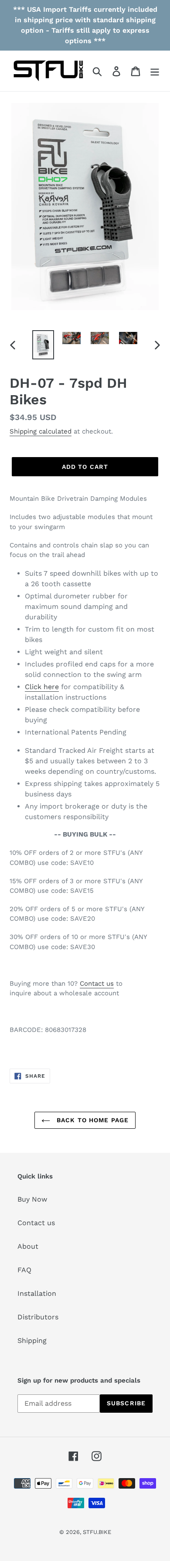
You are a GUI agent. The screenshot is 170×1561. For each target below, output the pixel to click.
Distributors (37, 1317)
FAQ (24, 1270)
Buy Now (32, 1199)
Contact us (97, 983)
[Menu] (154, 71)
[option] (43, 345)
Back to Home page (91, 1120)
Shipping (32, 1340)
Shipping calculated (40, 431)
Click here (42, 687)
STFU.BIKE (97, 1532)
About (27, 1246)
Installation (36, 1293)
